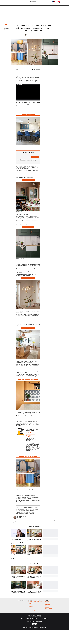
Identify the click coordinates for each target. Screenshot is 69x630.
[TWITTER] (18, 517)
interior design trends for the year (32, 147)
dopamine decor (34, 412)
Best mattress (47, 601)
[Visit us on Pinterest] (54, 1)
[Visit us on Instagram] (57, 1)
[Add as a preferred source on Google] (34, 624)
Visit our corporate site (44, 627)
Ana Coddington (21, 218)
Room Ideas (38, 4)
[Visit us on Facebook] (52, 1)
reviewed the (34, 447)
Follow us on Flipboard (31, 610)
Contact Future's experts (34, 618)
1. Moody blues (6, 24)
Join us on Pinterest (31, 607)
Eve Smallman (19, 516)
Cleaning (20, 4)
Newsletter (38, 69)
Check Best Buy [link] (28, 436)
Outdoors (42, 4)
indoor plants (36, 268)
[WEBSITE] (19, 517)
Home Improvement (26, 4)
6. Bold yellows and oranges (6, 31)
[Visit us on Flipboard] (58, 1)
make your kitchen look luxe (23, 311)
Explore (51, 4)
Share (18, 69)
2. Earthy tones (6, 25)
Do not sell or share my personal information (34, 621)
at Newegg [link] (28, 435)
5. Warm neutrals (6, 29)
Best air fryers (47, 607)
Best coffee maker (48, 604)
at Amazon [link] (28, 432)
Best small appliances (48, 608)
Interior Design (32, 4)
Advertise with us (39, 601)
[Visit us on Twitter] (53, 1)
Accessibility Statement (25, 618)
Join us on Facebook (31, 609)
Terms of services (26, 159)
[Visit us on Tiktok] (59, 1)
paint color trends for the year (26, 105)
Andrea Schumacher (34, 315)
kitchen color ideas (26, 80)
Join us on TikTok (30, 606)
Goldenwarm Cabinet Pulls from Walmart (28, 176)
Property (47, 4)
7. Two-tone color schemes (6, 33)
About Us (40, 618)
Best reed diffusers (48, 605)
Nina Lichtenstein (32, 167)
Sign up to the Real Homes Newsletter (32, 601)
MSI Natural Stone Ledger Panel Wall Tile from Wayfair (30, 221)
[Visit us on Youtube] (55, 1)
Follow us (34, 69)
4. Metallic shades (6, 28)
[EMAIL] (20, 517)
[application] (28, 92)
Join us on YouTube (31, 603)
